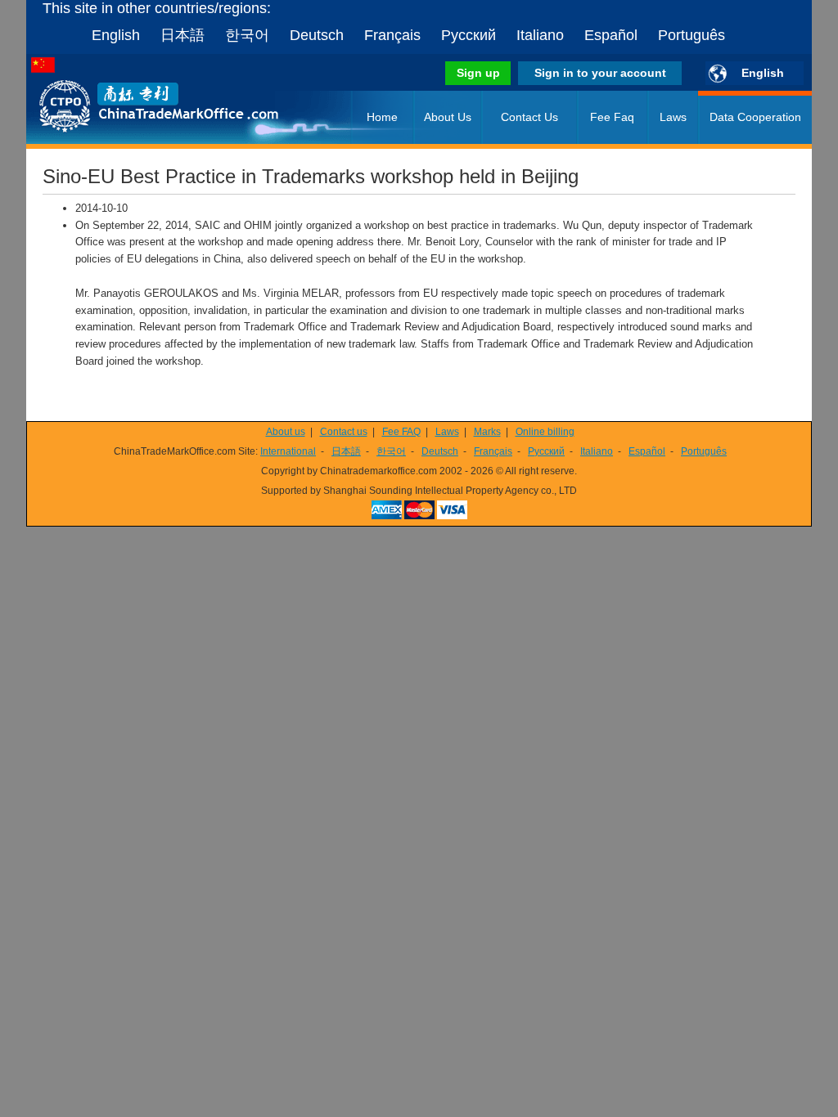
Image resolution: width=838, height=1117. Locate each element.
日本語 (182, 35)
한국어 (247, 35)
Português (691, 35)
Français (392, 35)
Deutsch (317, 35)
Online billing (545, 431)
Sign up (478, 72)
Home (382, 116)
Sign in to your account (600, 72)
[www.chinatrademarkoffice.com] (136, 140)
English (116, 35)
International (288, 451)
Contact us (343, 431)
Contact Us (529, 116)
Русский (468, 35)
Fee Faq (612, 116)
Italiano (540, 35)
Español (611, 35)
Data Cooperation (755, 116)
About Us (447, 116)
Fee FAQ (401, 431)
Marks (487, 431)
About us (285, 431)
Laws (673, 116)
